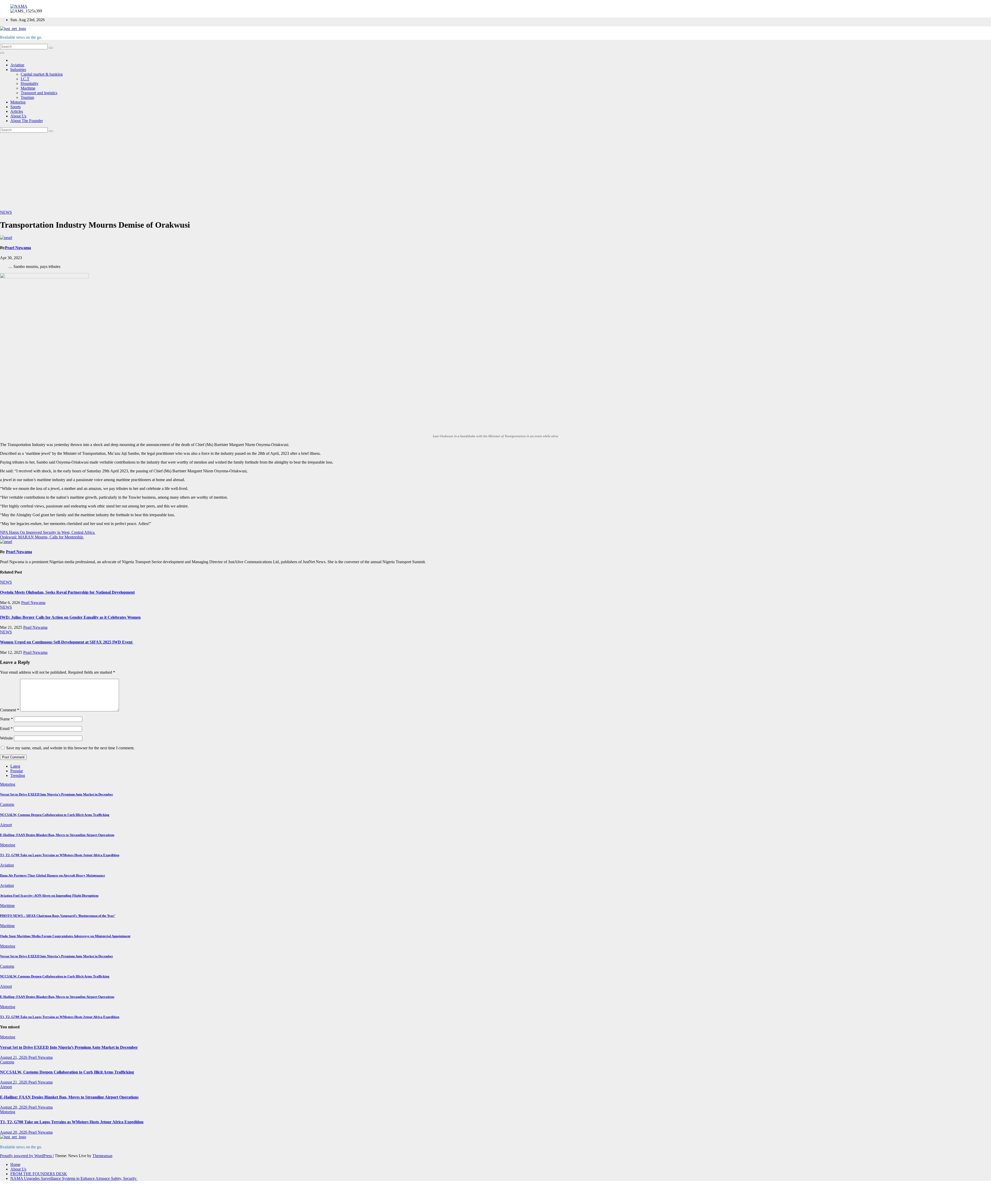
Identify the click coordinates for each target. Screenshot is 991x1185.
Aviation (17, 65)
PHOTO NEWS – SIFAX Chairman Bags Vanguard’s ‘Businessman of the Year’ (57, 916)
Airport (6, 825)
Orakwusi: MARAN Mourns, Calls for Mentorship (42, 537)
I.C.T (25, 79)
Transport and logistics (39, 93)
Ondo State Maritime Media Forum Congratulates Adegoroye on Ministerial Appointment (65, 936)
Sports (15, 107)
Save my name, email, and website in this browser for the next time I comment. (70, 748)
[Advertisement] (495, 171)
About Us (18, 116)
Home (15, 1164)
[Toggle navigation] (2, 53)
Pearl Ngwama (18, 247)
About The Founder (26, 120)
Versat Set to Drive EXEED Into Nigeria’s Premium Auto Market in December (56, 794)
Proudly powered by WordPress (26, 1156)
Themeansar (102, 1156)
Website (6, 738)
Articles (16, 111)
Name (6, 719)
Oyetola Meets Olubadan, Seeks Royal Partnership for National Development (67, 592)
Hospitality (29, 83)
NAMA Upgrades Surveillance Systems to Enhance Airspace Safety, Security (74, 1178)
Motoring (18, 102)
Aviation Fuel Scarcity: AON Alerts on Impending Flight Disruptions (49, 895)
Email (6, 728)
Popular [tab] (16, 771)
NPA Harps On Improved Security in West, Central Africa (47, 532)
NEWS (6, 212)
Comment (9, 710)
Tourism (27, 97)
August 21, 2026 (14, 1057)
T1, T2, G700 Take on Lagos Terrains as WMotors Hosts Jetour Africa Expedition (59, 855)
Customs (7, 804)
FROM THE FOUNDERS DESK (38, 1174)
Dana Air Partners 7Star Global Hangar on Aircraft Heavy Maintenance (52, 875)
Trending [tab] (17, 775)
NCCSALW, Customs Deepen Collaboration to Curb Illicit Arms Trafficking (54, 815)
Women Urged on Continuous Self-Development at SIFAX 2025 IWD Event (66, 642)
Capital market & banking (42, 74)
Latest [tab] (15, 766)
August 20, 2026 (14, 1107)
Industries (18, 69)
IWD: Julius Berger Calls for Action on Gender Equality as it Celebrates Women (70, 617)
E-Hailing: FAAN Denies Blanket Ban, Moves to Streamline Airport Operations (57, 835)
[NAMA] (18, 6)
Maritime (28, 88)
